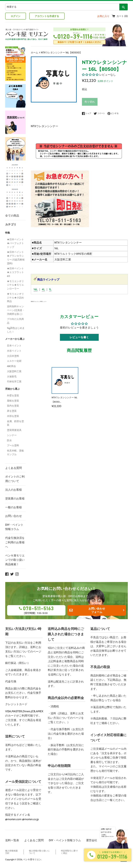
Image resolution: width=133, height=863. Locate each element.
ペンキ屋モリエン (32, 859)
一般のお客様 (13, 507)
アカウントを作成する (47, 16)
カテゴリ (10, 224)
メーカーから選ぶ (15, 338)
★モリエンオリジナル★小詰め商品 (15, 297)
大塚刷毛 (12, 376)
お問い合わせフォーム (96, 610)
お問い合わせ (13, 516)
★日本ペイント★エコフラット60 (15, 272)
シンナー (12, 435)
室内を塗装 (13, 405)
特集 (7, 232)
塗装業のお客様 (15, 498)
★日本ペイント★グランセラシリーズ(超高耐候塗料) (16, 258)
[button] (90, 74)
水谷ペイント (14, 350)
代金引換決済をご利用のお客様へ (15, 542)
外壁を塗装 (13, 395)
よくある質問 (13, 468)
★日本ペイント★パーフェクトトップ (15, 243)
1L (50, 289)
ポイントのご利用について (15, 479)
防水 (9, 440)
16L (36, 289)
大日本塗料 (13, 356)
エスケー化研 (14, 361)
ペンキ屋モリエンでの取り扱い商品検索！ (15, 560)
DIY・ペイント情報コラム (14, 527)
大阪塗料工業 (14, 371)
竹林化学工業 (14, 381)
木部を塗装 (13, 416)
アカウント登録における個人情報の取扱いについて (108, 851)
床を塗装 (12, 410)
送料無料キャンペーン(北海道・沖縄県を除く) (16, 310)
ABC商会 (11, 366)
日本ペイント (14, 345)
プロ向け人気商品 (15, 321)
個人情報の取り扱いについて (39, 851)
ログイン (15, 16)
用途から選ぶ (12, 388)
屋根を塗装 (13, 400)
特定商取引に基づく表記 (69, 851)
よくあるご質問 (34, 840)
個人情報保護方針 (11, 851)
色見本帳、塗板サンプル (15, 452)
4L (43, 289)
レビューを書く (79, 337)
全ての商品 (12, 215)
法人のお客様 (13, 489)
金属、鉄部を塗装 (15, 423)
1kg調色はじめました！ (16, 330)
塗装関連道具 (14, 430)
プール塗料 (13, 445)
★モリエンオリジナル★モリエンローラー (15, 285)
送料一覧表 (12, 840)
